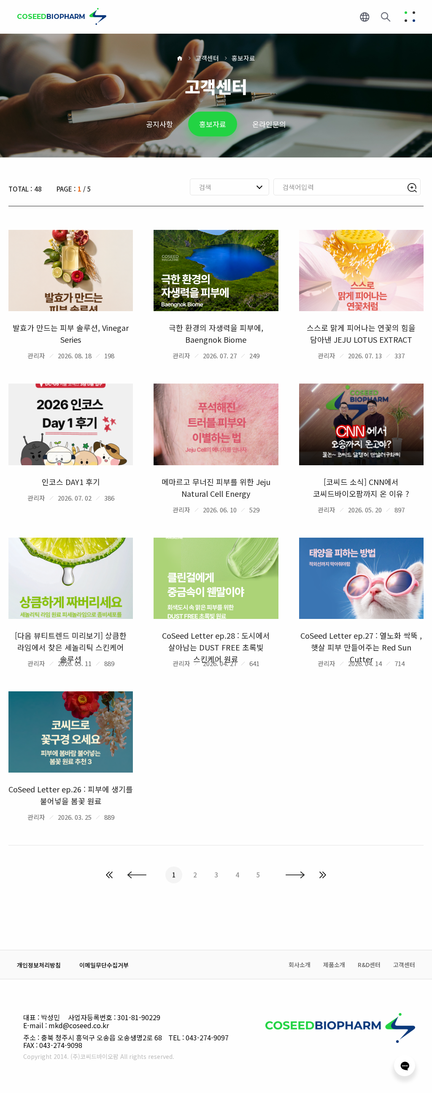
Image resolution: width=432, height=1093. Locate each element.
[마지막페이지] (322, 875)
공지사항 (159, 124)
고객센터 (207, 58)
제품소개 (334, 965)
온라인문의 (269, 124)
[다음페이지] (295, 875)
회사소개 (299, 965)
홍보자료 (243, 58)
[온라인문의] (404, 1065)
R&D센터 (369, 965)
